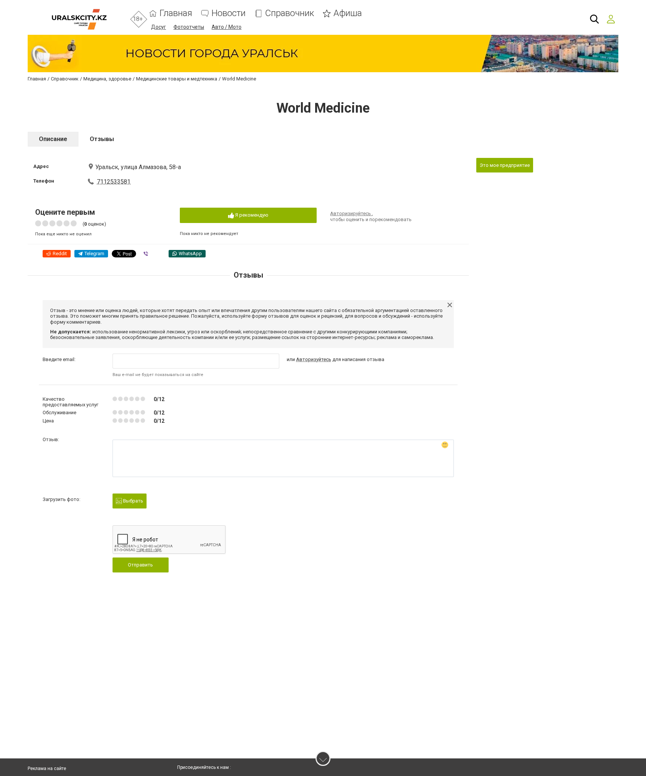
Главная (176, 13)
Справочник (289, 13)
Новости (229, 13)
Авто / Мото (227, 27)
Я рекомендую (251, 215)
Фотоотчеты (188, 27)
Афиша (347, 13)
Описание (53, 139)
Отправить (140, 565)
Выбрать (132, 501)
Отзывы (102, 139)
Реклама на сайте (47, 768)
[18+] (79, 19)
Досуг (158, 27)
